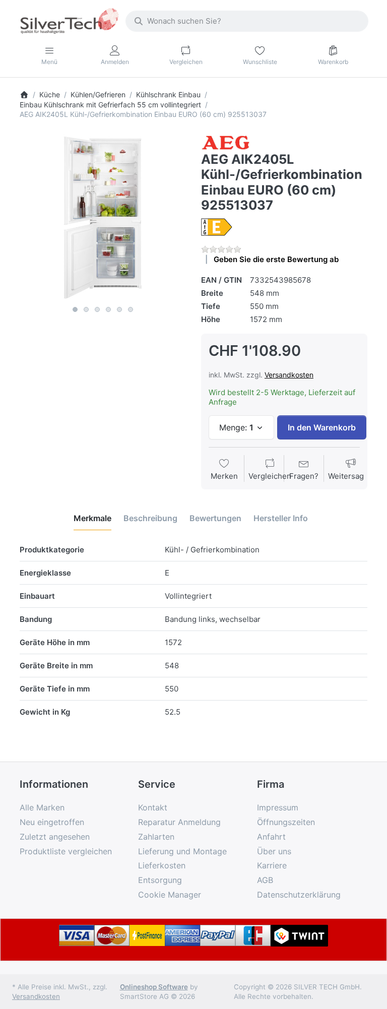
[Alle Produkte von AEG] (225, 142)
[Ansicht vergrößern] (103, 218)
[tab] (92, 518)
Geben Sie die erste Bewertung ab (276, 259)
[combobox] (246, 21)
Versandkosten (289, 374)
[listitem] (103, 218)
